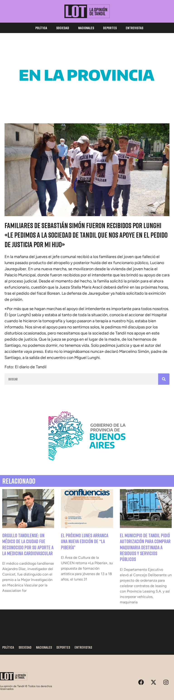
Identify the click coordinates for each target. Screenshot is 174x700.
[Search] (163, 379)
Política (41, 28)
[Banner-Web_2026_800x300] (87, 465)
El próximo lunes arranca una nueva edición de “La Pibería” (84, 541)
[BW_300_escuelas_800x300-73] (87, 105)
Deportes (110, 28)
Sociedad (62, 28)
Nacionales (86, 28)
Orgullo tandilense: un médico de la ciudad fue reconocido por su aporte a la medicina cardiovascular (27, 544)
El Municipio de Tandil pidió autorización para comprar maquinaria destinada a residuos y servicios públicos (145, 547)
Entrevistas (134, 28)
